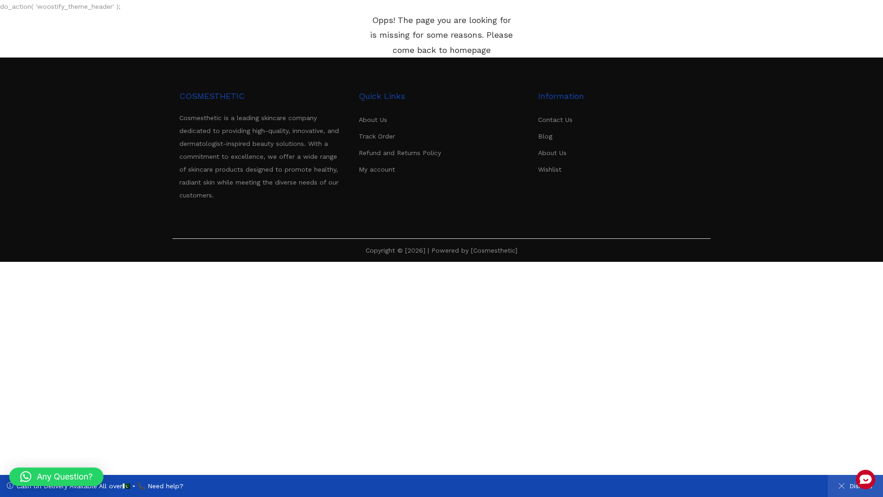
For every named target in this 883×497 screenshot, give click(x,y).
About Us (373, 119)
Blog (545, 136)
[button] (56, 477)
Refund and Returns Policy (400, 152)
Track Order (377, 136)
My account (377, 169)
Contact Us (555, 119)
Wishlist (550, 169)
